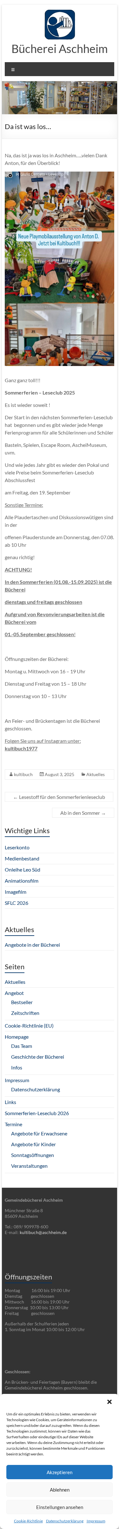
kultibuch (23, 774)
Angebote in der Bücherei (32, 945)
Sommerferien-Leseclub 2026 (37, 1113)
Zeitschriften (25, 1013)
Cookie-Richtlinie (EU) (29, 1026)
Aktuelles (95, 774)
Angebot (14, 993)
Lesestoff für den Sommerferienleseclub (59, 797)
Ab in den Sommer (83, 813)
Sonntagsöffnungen (32, 1155)
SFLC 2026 (16, 903)
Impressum (96, 1521)
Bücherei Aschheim (59, 49)
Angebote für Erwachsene (39, 1133)
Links (10, 1102)
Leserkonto (17, 847)
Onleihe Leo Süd (22, 869)
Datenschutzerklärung (64, 1521)
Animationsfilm (21, 881)
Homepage (17, 1037)
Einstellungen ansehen (59, 1507)
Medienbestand (22, 858)
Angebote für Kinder (33, 1144)
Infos (16, 1067)
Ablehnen (59, 1490)
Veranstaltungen (29, 1166)
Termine (13, 1124)
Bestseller (22, 1002)
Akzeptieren (59, 1472)
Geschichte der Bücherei (37, 1057)
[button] (109, 1402)
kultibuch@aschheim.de (43, 1232)
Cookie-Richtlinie (28, 1521)
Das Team (21, 1046)
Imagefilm (15, 892)
